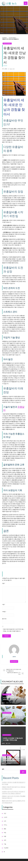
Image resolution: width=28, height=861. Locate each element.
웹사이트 (4, 618)
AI (4, 851)
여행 (5, 836)
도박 (5, 821)
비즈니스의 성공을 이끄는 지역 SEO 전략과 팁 (13, 698)
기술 (5, 844)
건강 (5, 813)
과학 (5, 840)
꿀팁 (5, 828)
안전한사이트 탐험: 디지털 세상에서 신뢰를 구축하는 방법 (13, 739)
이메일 (4, 611)
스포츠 (5, 817)
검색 (3, 769)
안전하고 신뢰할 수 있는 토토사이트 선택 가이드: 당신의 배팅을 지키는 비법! (13, 718)
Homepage (4, 37)
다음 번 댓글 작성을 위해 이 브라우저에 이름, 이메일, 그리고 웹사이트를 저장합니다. (13, 630)
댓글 (3, 583)
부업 (5, 832)
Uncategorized (12, 37)
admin (5, 68)
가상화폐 (6, 847)
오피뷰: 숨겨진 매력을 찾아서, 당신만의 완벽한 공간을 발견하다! (13, 759)
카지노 (5, 825)
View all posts (14, 661)
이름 (3, 604)
